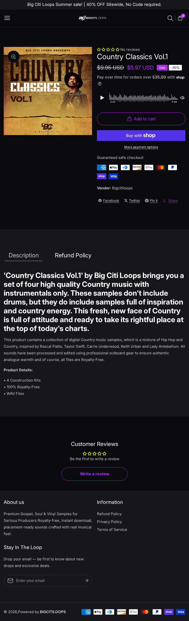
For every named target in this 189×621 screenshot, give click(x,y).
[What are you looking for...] (171, 18)
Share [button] (173, 200)
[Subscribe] (86, 580)
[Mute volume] (182, 98)
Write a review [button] (94, 473)
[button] (108, 49)
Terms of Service (112, 529)
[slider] (143, 98)
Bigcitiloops (122, 188)
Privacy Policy (109, 521)
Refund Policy (109, 513)
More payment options (141, 147)
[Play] (102, 98)
